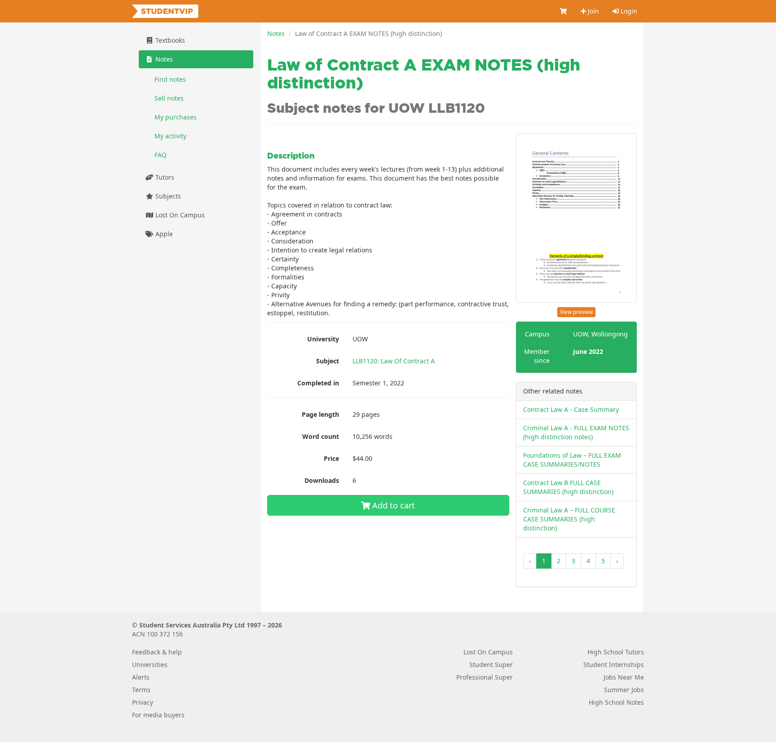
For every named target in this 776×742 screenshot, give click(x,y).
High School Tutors (615, 652)
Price (331, 458)
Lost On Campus (179, 215)
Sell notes (169, 98)
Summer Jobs (624, 689)
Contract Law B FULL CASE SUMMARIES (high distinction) (568, 487)
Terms (141, 689)
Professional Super (484, 677)
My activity (170, 136)
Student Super (491, 664)
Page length (320, 414)
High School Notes (616, 702)
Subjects (167, 196)
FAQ (160, 154)
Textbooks (169, 40)
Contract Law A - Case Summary (571, 409)
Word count (320, 436)
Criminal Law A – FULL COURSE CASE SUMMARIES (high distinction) (569, 519)
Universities (150, 664)
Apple (163, 234)
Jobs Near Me (624, 677)
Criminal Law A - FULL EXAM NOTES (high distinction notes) (576, 432)
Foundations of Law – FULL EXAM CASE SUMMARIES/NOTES (572, 459)
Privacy (142, 702)
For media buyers (158, 715)
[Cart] (563, 11)
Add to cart (392, 505)
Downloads (321, 480)
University (323, 339)
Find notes (170, 79)
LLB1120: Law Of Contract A (394, 361)
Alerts (141, 677)
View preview (576, 312)
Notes (276, 33)
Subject (327, 361)
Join (592, 11)
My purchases (175, 117)
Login (628, 11)
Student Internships (613, 664)
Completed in (318, 383)
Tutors (164, 177)
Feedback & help (157, 652)
